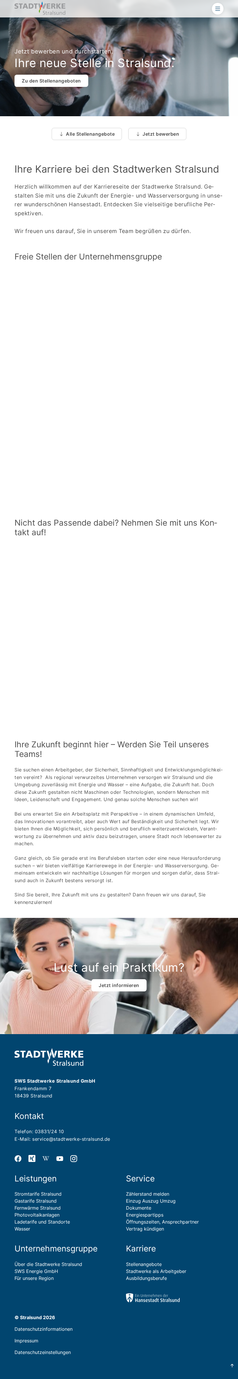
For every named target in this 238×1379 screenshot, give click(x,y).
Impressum (26, 1341)
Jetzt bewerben (161, 134)
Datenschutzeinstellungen (43, 1352)
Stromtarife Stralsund (38, 1194)
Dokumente (138, 1208)
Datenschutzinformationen (44, 1329)
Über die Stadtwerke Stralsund (48, 1264)
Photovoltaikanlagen (37, 1215)
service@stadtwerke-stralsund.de (71, 1139)
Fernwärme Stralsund (38, 1208)
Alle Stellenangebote (90, 134)
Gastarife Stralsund (36, 1201)
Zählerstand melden (147, 1194)
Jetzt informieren (119, 985)
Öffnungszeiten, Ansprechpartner (162, 1222)
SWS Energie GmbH (36, 1271)
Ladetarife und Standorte (42, 1222)
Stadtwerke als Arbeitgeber (156, 1271)
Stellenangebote (144, 1264)
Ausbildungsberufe (146, 1278)
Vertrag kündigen (145, 1229)
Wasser (22, 1229)
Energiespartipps (144, 1215)
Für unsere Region (34, 1278)
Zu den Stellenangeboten (51, 81)
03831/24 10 (49, 1131)
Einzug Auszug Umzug (151, 1201)
